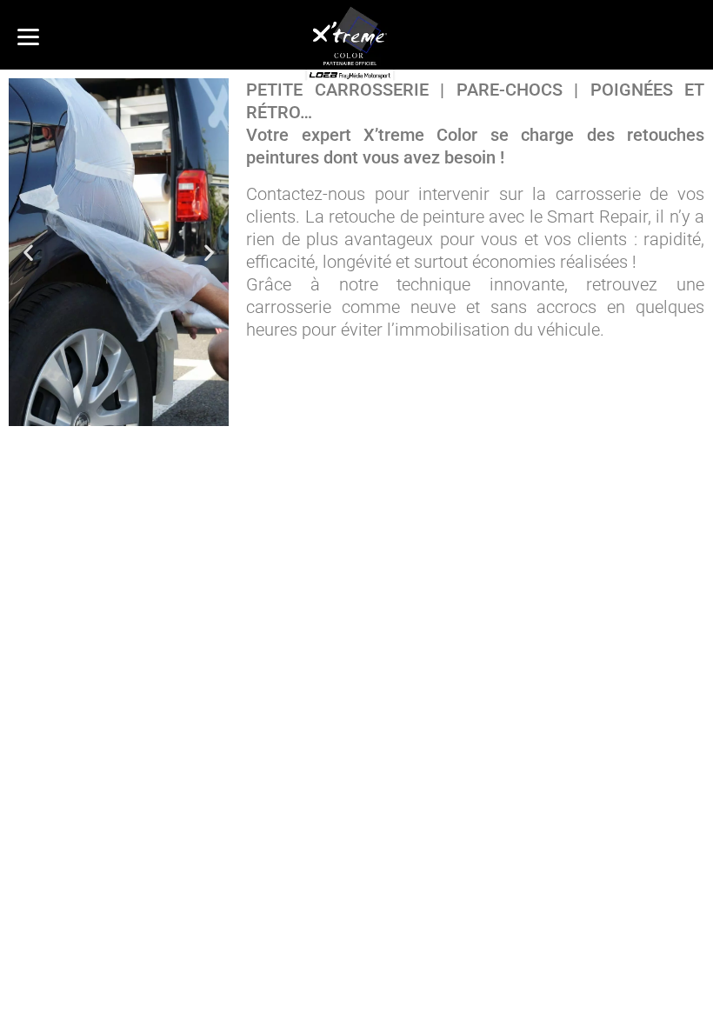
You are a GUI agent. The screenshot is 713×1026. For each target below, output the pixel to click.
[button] (28, 252)
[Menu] (28, 37)
